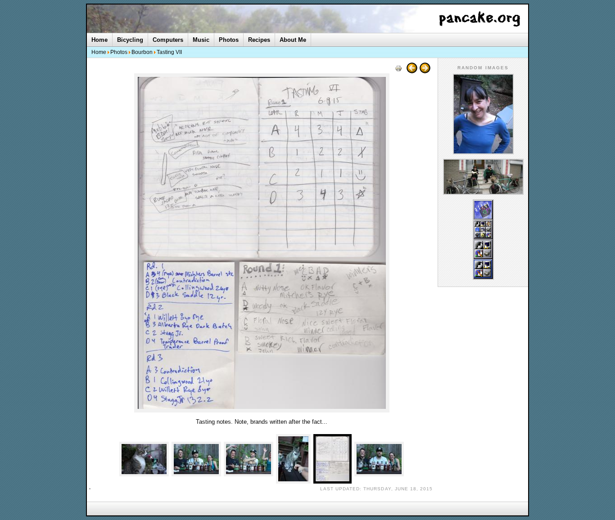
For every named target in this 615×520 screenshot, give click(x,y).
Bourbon (142, 52)
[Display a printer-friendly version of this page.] (398, 71)
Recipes (259, 39)
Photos (229, 39)
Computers (168, 39)
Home (99, 39)
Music (201, 39)
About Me (293, 39)
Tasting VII (169, 52)
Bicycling (130, 39)
